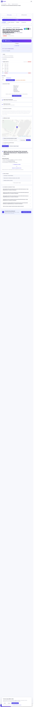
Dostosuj (9, 703)
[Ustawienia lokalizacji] (31, 23)
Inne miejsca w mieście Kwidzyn (8, 175)
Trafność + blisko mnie (11, 22)
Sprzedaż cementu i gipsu (16, 27)
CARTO (30, 136)
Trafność (4, 22)
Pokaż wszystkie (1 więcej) (17, 182)
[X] (28, 29)
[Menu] (31, 1)
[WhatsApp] (26, 29)
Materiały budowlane (9, 27)
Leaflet (20, 136)
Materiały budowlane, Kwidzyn (8, 180)
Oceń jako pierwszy (11, 35)
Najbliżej (18, 22)
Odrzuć (5, 703)
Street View (17, 45)
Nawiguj (17, 43)
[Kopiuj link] (30, 29)
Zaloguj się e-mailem (17, 164)
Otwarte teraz (24, 22)
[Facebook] (25, 29)
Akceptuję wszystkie (15, 703)
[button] (17, 127)
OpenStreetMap (24, 136)
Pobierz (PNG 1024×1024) (17, 95)
